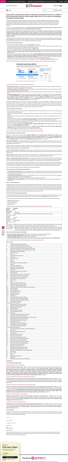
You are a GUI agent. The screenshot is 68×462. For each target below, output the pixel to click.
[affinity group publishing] (3, 232)
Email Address (5, 453)
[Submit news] (3, 227)
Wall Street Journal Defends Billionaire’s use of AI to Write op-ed (42, 1)
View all (65, 1)
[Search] (54, 10)
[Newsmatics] (3, 234)
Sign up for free (10, 457)
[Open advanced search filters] (56, 10)
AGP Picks (3, 1)
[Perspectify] (3, 230)
